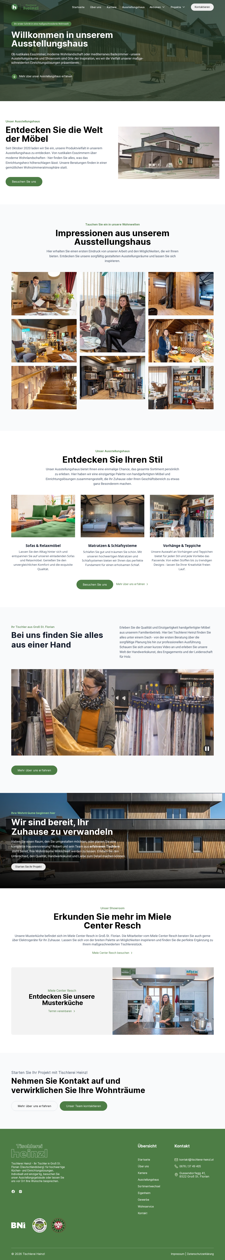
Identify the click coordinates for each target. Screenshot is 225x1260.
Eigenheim (144, 1193)
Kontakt (142, 1213)
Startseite (78, 7)
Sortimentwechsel (149, 1186)
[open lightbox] (44, 293)
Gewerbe (143, 1199)
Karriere (112, 7)
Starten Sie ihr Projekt (28, 866)
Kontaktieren (202, 6)
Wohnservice (146, 1206)
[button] (157, 7)
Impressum (177, 1254)
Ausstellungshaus (133, 7)
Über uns (95, 7)
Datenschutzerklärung (200, 1254)
